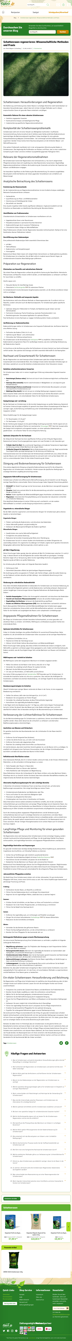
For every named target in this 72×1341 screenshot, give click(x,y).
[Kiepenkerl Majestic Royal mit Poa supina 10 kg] (36, 1221)
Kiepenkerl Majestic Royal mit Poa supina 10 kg (36, 1234)
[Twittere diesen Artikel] (62, 1043)
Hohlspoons (34, 340)
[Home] (3, 12)
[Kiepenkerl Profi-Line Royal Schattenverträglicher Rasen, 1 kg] (59, 1221)
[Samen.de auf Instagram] (12, 1331)
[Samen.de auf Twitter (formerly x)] (4, 1331)
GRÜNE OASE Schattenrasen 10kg (13, 1272)
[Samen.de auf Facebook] (8, 1331)
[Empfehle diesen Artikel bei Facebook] (67, 1043)
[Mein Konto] (63, 5)
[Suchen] (48, 5)
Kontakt (21, 1294)
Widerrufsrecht (24, 1300)
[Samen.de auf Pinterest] (16, 1331)
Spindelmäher (32, 674)
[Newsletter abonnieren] (67, 1308)
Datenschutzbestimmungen (61, 1314)
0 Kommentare (38, 48)
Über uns (39, 1297)
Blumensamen (7, 1299)
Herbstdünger (35, 917)
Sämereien (6, 1294)
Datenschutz (40, 1300)
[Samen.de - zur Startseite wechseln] (7, 3)
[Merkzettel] (58, 5)
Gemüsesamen (7, 1297)
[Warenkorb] (68, 5)
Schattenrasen (11, 1043)
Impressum (39, 1294)
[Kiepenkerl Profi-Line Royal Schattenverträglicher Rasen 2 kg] (13, 1221)
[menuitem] (38, 5)
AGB (20, 1297)
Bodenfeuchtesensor (43, 857)
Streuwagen (44, 426)
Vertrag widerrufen (10, 1303)
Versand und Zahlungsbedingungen (26, 1303)
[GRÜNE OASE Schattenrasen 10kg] (13, 1260)
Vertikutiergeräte (19, 287)
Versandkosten (32, 1338)
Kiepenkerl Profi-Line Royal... (13, 1233)
